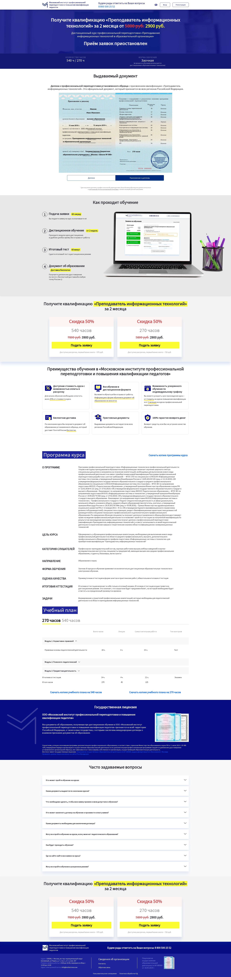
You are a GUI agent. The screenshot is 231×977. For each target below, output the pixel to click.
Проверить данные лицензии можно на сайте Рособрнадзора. (65, 754)
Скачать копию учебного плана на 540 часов (76, 692)
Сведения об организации (113, 959)
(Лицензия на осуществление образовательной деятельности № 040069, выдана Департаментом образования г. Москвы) (122, 752)
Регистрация (181, 5)
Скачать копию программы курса (168, 455)
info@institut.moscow (69, 967)
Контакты (102, 963)
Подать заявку (81, 345)
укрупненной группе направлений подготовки (104, 189)
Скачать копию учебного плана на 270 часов (155, 692)
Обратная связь (104, 967)
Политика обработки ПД (128, 973)
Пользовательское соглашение (105, 973)
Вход (165, 5)
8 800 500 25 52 (106, 6)
